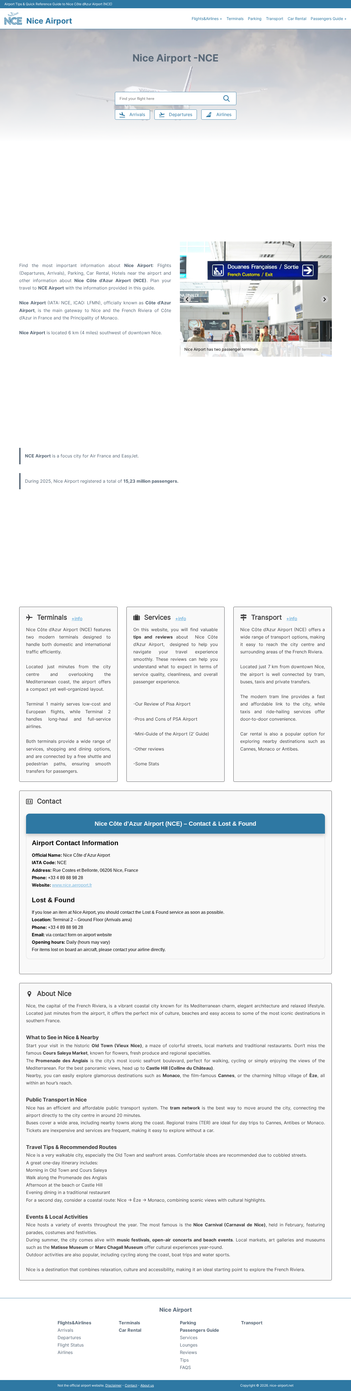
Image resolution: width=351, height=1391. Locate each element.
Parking (255, 18)
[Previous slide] (187, 299)
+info (77, 618)
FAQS (185, 1367)
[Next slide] (324, 299)
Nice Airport (49, 21)
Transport (274, 18)
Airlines (65, 1352)
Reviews (188, 1352)
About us (147, 1385)
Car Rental (297, 18)
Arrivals (65, 1330)
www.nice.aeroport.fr (72, 885)
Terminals (235, 18)
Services (188, 1337)
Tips (184, 1360)
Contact (131, 1385)
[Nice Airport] (13, 18)
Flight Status (71, 1345)
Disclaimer (113, 1385)
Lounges (188, 1345)
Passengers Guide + (329, 18)
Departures (69, 1337)
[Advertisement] (175, 197)
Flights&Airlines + (207, 18)
